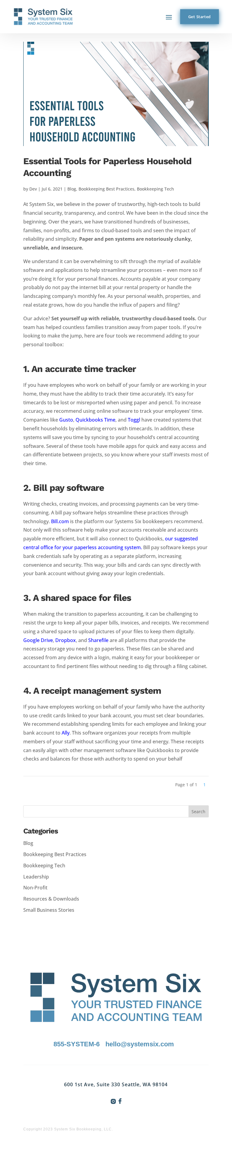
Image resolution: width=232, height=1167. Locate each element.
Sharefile (98, 640)
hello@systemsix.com (139, 1044)
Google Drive (38, 640)
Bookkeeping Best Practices (106, 189)
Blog (71, 189)
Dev (33, 189)
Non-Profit (35, 887)
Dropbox (65, 640)
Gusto (66, 419)
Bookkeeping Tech (155, 189)
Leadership (36, 876)
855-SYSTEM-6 (76, 1044)
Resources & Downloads (51, 898)
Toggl (134, 419)
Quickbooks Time (95, 419)
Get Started (199, 16)
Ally (65, 732)
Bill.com (60, 521)
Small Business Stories (48, 910)
